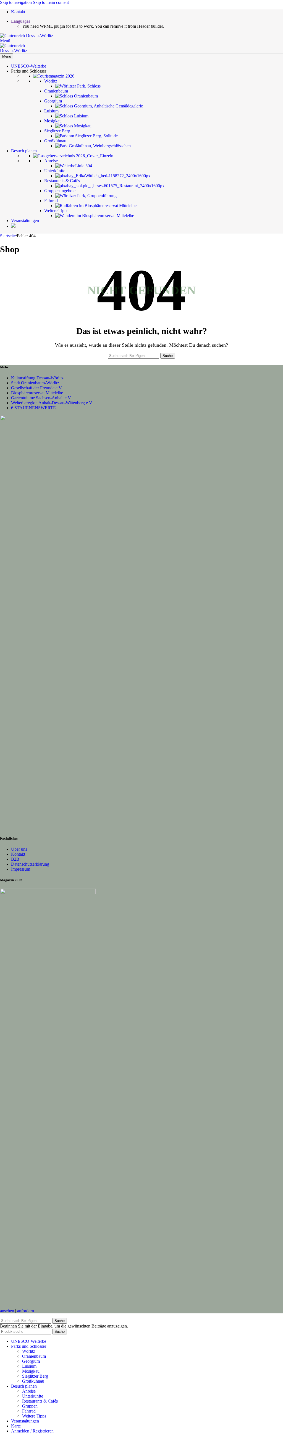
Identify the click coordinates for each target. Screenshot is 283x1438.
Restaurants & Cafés (40, 1401)
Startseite (8, 235)
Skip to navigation (16, 2)
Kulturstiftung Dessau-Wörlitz (37, 377)
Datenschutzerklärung (30, 864)
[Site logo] (26, 35)
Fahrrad (29, 1411)
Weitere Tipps (34, 1416)
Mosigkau (31, 1371)
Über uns (19, 849)
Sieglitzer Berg (35, 1376)
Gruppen (30, 1406)
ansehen (7, 1310)
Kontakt (18, 854)
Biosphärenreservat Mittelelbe (37, 392)
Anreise (29, 1391)
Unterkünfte (32, 1396)
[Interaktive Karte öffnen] (13, 226)
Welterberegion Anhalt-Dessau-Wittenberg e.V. (52, 402)
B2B (15, 859)
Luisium (29, 1366)
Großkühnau (33, 1381)
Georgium (31, 1361)
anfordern (25, 1310)
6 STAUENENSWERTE (33, 407)
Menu (6, 56)
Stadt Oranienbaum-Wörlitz (35, 382)
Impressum (20, 869)
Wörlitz (28, 1351)
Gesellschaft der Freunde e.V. (36, 387)
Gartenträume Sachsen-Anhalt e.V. (41, 397)
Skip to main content (51, 2)
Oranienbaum (34, 1356)
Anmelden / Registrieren (32, 1431)
